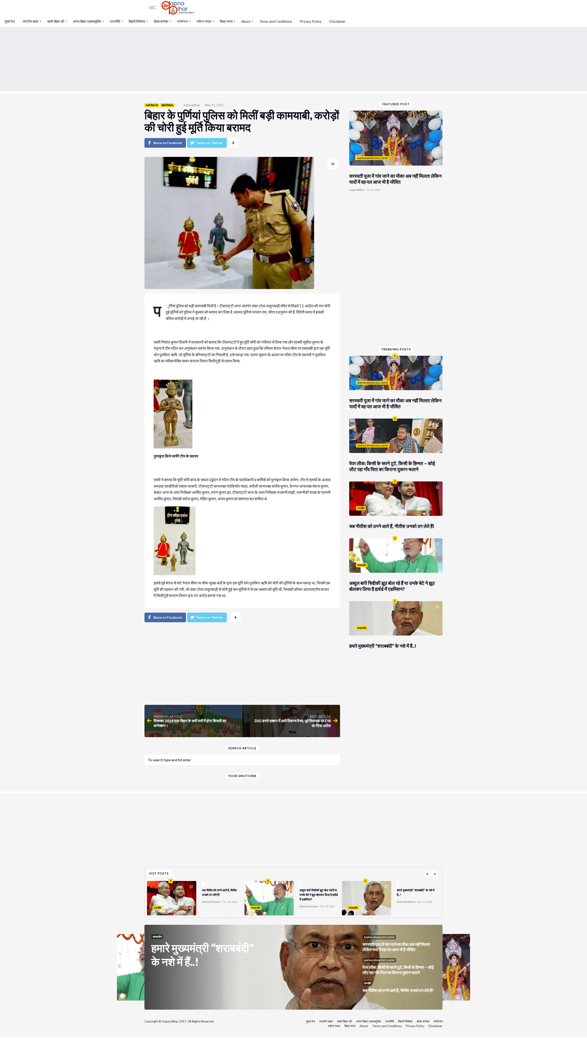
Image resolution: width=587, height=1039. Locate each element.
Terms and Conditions (275, 21)
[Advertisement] (293, 59)
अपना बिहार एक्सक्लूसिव (87, 21)
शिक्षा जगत (226, 21)
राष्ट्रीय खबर (30, 21)
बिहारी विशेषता (137, 21)
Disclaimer (337, 21)
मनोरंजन (182, 21)
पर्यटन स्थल (204, 21)
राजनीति (115, 21)
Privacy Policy (311, 21)
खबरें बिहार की (55, 21)
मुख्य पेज (10, 21)
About (246, 21)
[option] (195, 897)
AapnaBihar (191, 105)
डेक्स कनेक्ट (161, 21)
